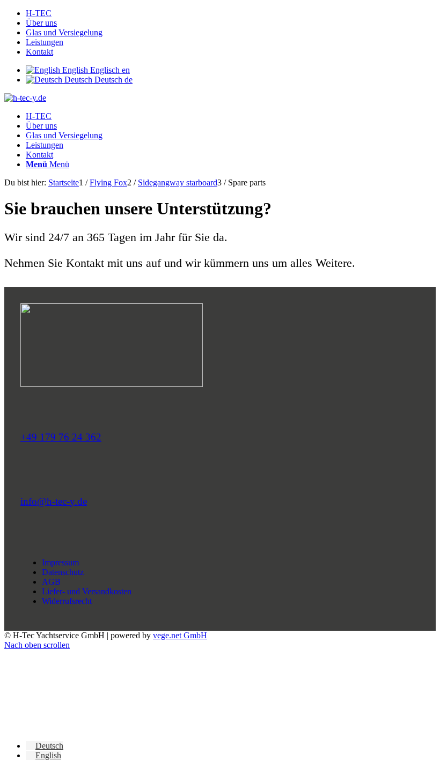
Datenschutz (63, 572)
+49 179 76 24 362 (60, 437)
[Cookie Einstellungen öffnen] (84, 727)
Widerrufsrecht (67, 601)
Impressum (60, 562)
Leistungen (44, 42)
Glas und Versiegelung (64, 32)
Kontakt (39, 51)
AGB (51, 581)
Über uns (41, 22)
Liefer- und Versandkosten (86, 591)
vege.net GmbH (180, 635)
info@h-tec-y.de (53, 501)
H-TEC (39, 13)
